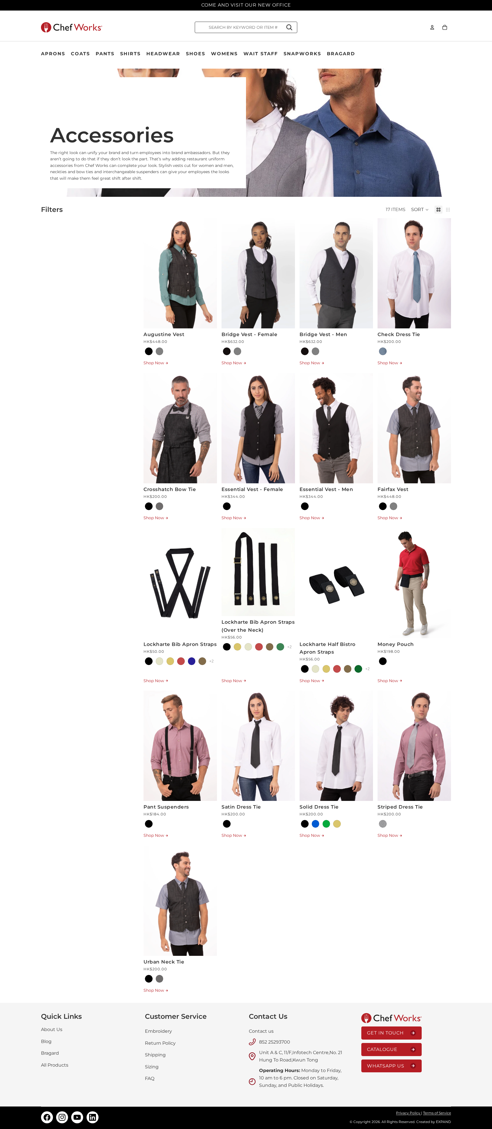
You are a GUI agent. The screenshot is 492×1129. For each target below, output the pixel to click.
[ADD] (442, 319)
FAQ (149, 1078)
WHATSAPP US (385, 1066)
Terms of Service (437, 1113)
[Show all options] (211, 661)
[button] (420, 209)
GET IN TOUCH (385, 1033)
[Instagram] (62, 1117)
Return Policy (160, 1043)
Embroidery (158, 1031)
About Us (51, 1029)
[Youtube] (77, 1117)
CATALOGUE (382, 1049)
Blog (46, 1041)
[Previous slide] (152, 273)
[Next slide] (208, 273)
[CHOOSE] (208, 319)
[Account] (432, 27)
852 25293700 (274, 1041)
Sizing (152, 1066)
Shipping (155, 1055)
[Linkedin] (92, 1117)
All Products (54, 1065)
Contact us (261, 1031)
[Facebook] (47, 1117)
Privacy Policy (408, 1113)
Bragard (50, 1053)
